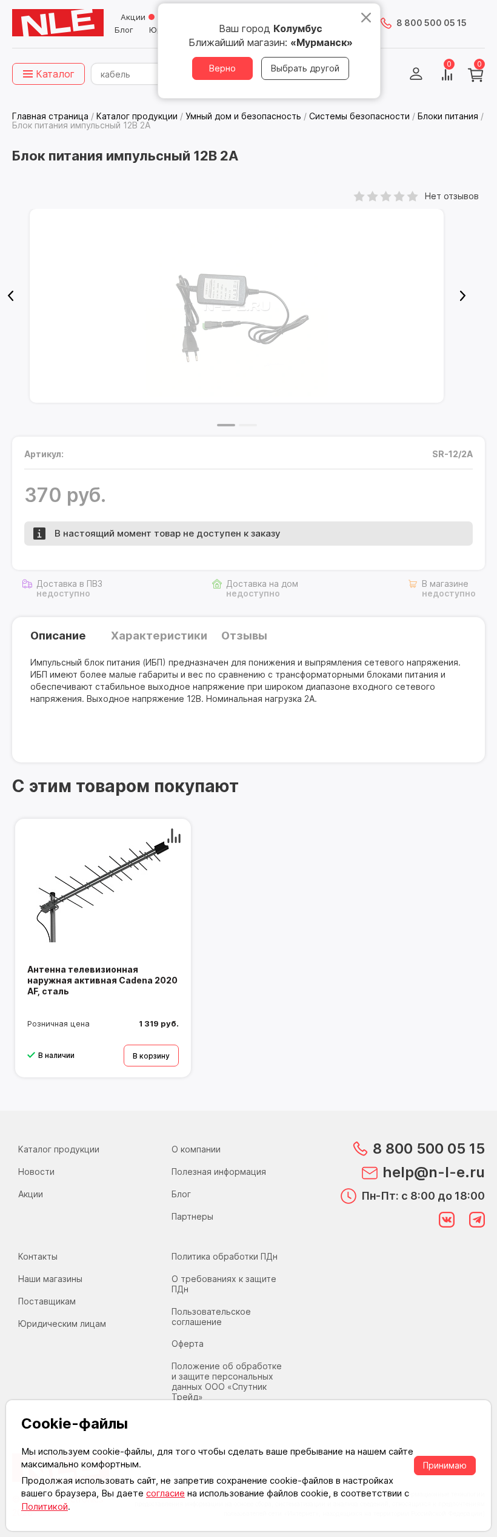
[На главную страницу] (58, 23)
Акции (133, 17)
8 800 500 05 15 (431, 23)
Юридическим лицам (62, 1323)
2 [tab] (248, 425)
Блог (124, 30)
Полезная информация (219, 1171)
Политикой (44, 1506)
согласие (165, 1493)
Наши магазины (50, 1279)
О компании (196, 1149)
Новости (36, 1171)
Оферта (188, 1343)
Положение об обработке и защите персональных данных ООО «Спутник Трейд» (227, 1381)
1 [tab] (226, 425)
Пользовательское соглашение (211, 1316)
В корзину (151, 1055)
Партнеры (192, 1216)
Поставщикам (47, 1301)
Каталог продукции (58, 1149)
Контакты (38, 1256)
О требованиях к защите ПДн (224, 1284)
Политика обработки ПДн (225, 1256)
